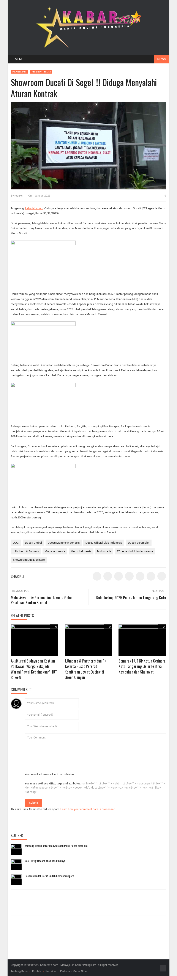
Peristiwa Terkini (41, 72)
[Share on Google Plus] (140, 576)
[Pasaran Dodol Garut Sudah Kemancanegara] (16, 879)
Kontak (36, 971)
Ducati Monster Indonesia (64, 542)
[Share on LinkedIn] (118, 576)
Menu (19, 59)
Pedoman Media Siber (74, 971)
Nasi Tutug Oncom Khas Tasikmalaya (45, 861)
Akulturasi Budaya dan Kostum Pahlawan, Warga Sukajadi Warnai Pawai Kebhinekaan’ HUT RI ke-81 (34, 669)
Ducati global (33, 542)
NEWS (161, 59)
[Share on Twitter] (107, 576)
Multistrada (104, 551)
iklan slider (19, 72)
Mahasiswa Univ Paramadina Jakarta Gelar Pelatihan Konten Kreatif (41, 600)
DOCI (16, 542)
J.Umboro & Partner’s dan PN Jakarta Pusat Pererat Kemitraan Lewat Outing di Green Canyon (85, 669)
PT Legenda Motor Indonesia (135, 551)
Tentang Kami (19, 971)
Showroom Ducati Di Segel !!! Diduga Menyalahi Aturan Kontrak (84, 88)
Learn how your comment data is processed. (88, 809)
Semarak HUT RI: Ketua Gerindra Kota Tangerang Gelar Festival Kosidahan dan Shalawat (142, 666)
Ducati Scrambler (138, 542)
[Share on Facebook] (97, 576)
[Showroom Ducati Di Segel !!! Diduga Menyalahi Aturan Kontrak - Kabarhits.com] (88, 26)
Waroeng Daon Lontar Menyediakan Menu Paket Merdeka (56, 846)
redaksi (18, 195)
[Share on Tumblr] (129, 576)
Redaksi (51, 971)
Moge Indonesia (55, 551)
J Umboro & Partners (26, 551)
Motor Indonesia (81, 551)
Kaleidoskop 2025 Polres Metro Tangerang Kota (131, 597)
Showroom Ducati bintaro (29, 559)
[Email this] (161, 576)
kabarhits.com (34, 208)
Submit (33, 802)
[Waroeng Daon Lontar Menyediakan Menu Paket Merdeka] (16, 849)
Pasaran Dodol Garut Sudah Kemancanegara (49, 876)
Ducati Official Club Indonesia (103, 542)
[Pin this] (151, 576)
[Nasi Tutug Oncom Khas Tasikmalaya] (16, 864)
